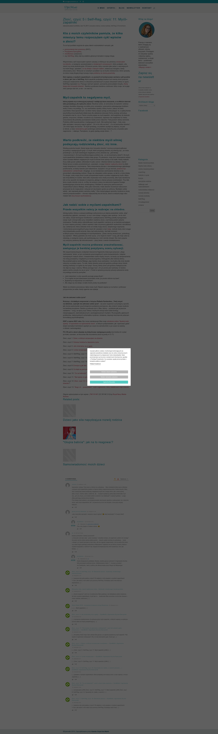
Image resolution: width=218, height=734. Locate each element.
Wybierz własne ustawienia (109, 372)
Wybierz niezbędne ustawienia (109, 377)
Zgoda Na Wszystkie (109, 382)
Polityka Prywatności (95, 364)
